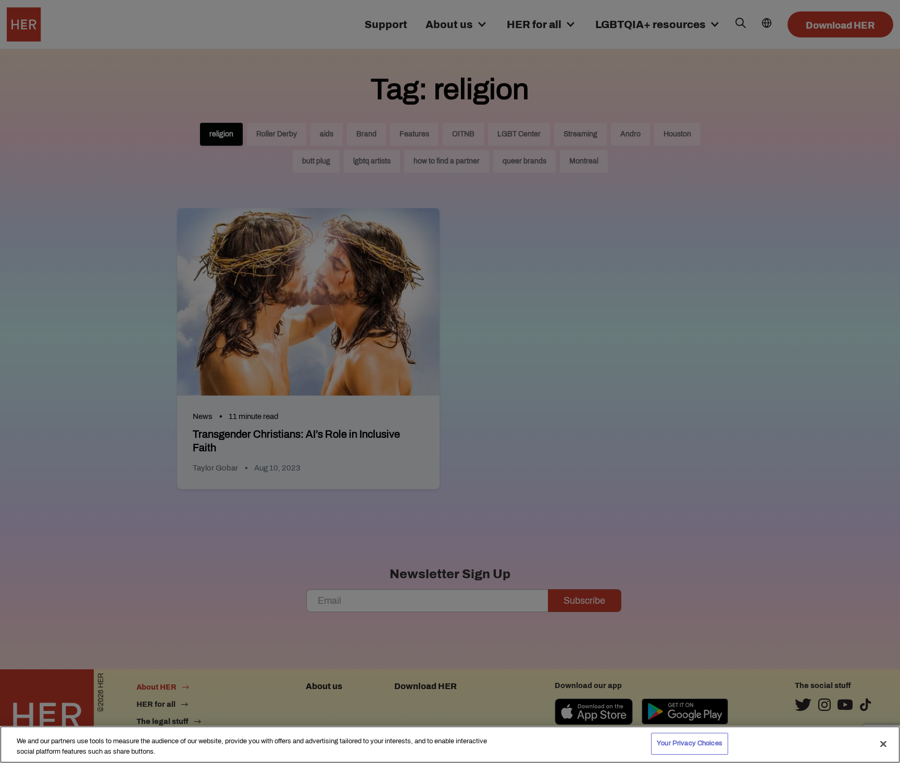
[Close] (883, 743)
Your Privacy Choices (689, 743)
